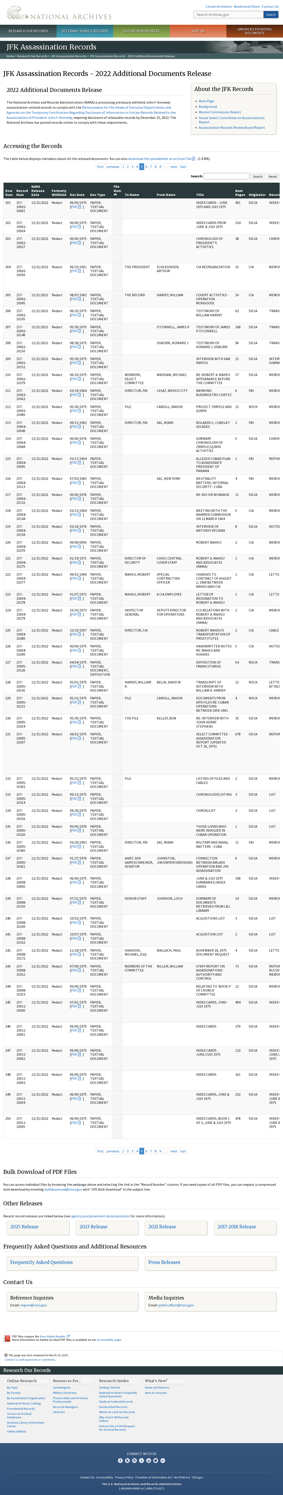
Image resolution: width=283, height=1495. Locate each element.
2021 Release (162, 1226)
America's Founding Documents (255, 31)
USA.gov (197, 1477)
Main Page (206, 101)
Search (271, 15)
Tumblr (141, 1460)
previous (113, 166)
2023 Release (93, 1226)
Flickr (162, 1460)
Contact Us (270, 6)
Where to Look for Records (117, 1412)
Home (10, 56)
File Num (117, 188)
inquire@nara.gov (33, 1305)
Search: (197, 176)
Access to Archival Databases (19, 1415)
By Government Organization (26, 1398)
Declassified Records (113, 1407)
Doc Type (97, 194)
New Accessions (156, 1393)
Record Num (22, 192)
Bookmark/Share (247, 6)
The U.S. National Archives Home (59, 12)
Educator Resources (141, 31)
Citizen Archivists (219, 6)
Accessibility (104, 1477)
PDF (74, 207)
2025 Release (24, 1226)
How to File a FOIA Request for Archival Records (117, 1428)
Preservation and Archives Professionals (70, 1400)
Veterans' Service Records (85, 31)
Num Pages (240, 192)
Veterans (59, 1412)
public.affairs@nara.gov (176, 1305)
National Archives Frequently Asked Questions (118, 1394)
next (173, 166)
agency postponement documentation (100, 1216)
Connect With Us (141, 1453)
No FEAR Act (182, 1477)
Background (208, 106)
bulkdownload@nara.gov (63, 1189)
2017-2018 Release (237, 1226)
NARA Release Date (37, 190)
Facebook (120, 1460)
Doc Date (77, 194)
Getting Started (109, 1387)
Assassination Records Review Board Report (232, 127)
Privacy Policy (124, 1477)
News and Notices (157, 1387)
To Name (132, 194)
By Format (14, 1393)
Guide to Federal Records (116, 1402)
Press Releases (164, 1262)
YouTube (148, 1460)
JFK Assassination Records (68, 56)
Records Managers (65, 1407)
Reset (273, 176)
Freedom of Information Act (154, 1477)
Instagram (134, 1460)
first (100, 166)
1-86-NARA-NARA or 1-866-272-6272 (141, 1488)
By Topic (12, 1387)
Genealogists (62, 1387)
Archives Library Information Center (25, 1424)
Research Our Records (28, 31)
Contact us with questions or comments (30, 1360)
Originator (257, 194)
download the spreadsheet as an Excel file (159, 158)
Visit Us (198, 31)
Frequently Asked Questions (41, 1262)
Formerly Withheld (59, 192)
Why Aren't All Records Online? (114, 1419)
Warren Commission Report (220, 112)
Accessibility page (109, 1340)
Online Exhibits (16, 1431)
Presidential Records (21, 1409)
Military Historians (65, 1393)
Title (200, 194)
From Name (166, 194)
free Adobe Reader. (53, 1336)
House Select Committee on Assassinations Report (232, 120)
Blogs (155, 1460)
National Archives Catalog (24, 1403)
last (183, 166)
